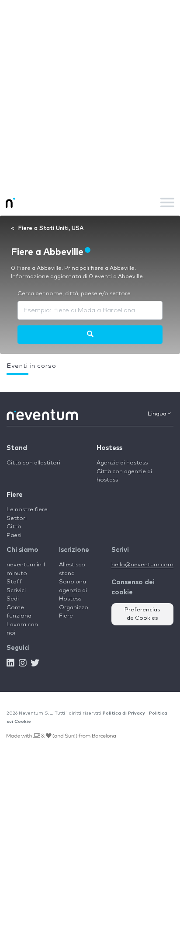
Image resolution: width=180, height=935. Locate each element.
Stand (17, 448)
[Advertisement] (90, 94)
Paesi (14, 535)
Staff (14, 582)
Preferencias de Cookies (142, 614)
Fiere (15, 495)
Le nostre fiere (27, 510)
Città (14, 527)
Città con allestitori (33, 463)
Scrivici (16, 590)
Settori (17, 518)
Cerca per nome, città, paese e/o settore (74, 294)
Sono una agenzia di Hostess (73, 590)
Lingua (158, 414)
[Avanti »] (90, 334)
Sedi (13, 599)
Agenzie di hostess (122, 463)
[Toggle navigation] (167, 202)
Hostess (109, 448)
